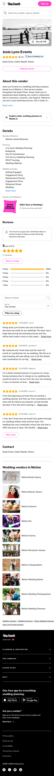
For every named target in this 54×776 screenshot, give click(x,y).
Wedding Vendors (9, 621)
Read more (8, 105)
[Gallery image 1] (27, 32)
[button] (31, 208)
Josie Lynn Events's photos (13, 625)
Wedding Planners (25, 621)
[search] (48, 298)
